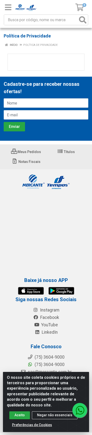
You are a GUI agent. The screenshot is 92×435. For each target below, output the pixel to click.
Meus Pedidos (29, 152)
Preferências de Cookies (32, 425)
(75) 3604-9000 (49, 364)
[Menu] (8, 7)
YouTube (49, 324)
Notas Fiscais (29, 162)
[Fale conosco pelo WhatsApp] (79, 410)
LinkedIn (49, 332)
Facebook (49, 317)
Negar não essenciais (54, 415)
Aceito (19, 415)
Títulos (69, 152)
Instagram (49, 310)
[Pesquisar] (83, 20)
